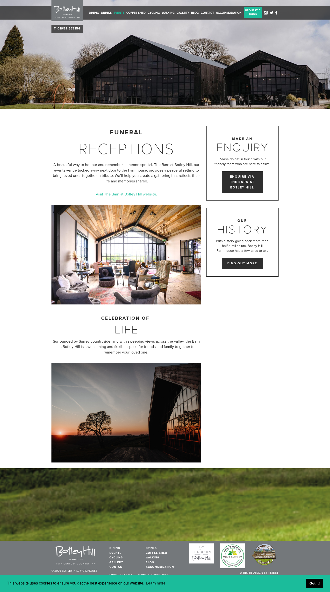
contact (207, 12)
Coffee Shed (136, 12)
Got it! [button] (314, 583)
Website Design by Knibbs (259, 572)
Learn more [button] (155, 583)
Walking (168, 12)
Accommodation (229, 12)
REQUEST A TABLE (252, 12)
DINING (94, 12)
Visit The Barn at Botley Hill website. (126, 194)
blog (195, 12)
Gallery (183, 12)
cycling (154, 12)
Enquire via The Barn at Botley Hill (242, 182)
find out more (242, 263)
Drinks (106, 12)
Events (119, 12)
